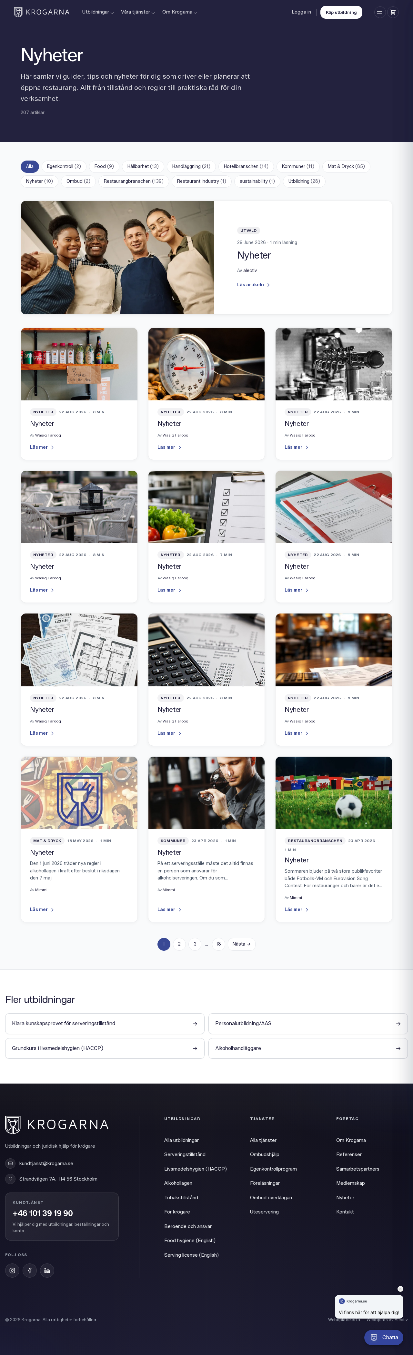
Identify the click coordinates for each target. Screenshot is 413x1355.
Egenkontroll (64, 166)
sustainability (257, 181)
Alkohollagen (178, 1183)
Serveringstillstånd (185, 1154)
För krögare (177, 1212)
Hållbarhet (143, 166)
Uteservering (264, 1212)
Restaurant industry (201, 181)
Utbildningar (95, 12)
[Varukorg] (393, 12)
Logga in (301, 12)
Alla (30, 166)
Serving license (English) (191, 1255)
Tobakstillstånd (181, 1198)
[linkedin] (47, 1270)
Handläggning (191, 166)
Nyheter (39, 181)
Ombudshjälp (264, 1154)
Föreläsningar (265, 1183)
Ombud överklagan (271, 1198)
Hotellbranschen (246, 166)
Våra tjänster (135, 12)
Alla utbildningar (181, 1140)
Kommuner (298, 166)
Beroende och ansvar (188, 1226)
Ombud (78, 181)
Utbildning (304, 181)
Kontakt (345, 1212)
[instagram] (12, 1270)
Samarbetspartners (357, 1169)
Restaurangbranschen (134, 181)
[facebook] (30, 1270)
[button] (383, 1337)
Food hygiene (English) (190, 1240)
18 (218, 944)
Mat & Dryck (346, 166)
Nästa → (242, 944)
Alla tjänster (263, 1140)
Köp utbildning (341, 12)
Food (104, 166)
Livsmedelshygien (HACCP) (195, 1169)
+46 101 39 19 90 (43, 1213)
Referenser (349, 1154)
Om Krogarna (177, 12)
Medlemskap (350, 1183)
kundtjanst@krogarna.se (46, 1163)
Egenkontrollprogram (273, 1169)
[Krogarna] (41, 12)
